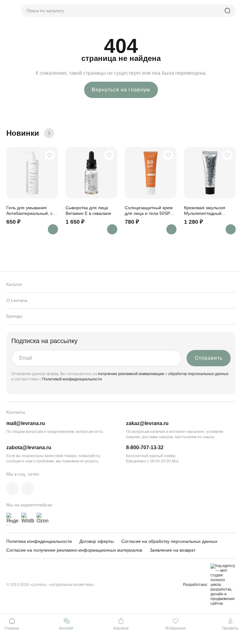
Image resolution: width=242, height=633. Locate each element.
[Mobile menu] (9, 11)
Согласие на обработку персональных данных (169, 541)
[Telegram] (27, 488)
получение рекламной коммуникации (131, 374)
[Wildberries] (27, 519)
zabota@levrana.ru (28, 447)
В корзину (53, 229)
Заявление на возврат (172, 550)
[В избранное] (50, 155)
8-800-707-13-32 (145, 447)
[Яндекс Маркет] (12, 519)
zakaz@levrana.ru (147, 423)
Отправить (208, 358)
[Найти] (227, 11)
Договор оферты (96, 541)
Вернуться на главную (121, 89)
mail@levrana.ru (25, 423)
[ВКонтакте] (12, 488)
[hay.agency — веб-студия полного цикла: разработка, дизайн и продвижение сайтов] (222, 585)
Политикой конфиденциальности (72, 379)
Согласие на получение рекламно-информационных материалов (74, 550)
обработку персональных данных (198, 374)
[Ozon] (43, 519)
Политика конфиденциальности (39, 541)
